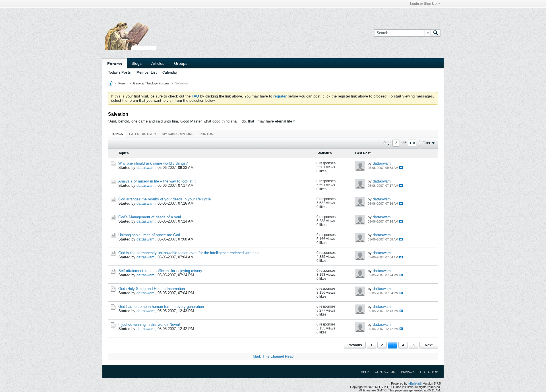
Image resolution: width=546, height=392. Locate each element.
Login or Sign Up (423, 4)
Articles (157, 63)
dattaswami (145, 167)
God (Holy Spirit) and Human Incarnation (151, 289)
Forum (122, 83)
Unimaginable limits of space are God (149, 235)
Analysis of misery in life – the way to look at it (157, 181)
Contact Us (385, 372)
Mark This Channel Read (273, 356)
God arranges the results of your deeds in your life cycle (164, 199)
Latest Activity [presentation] (142, 134)
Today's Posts (119, 72)
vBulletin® (415, 383)
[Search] (436, 33)
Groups (180, 63)
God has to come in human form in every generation (161, 306)
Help (365, 372)
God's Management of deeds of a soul (149, 217)
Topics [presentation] (117, 134)
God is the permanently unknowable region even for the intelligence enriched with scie (188, 253)
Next (429, 345)
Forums (114, 63)
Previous (355, 345)
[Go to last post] (401, 167)
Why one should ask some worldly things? (153, 163)
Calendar (169, 72)
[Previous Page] (410, 143)
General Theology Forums (151, 83)
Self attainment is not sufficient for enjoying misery (160, 271)
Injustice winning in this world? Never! (149, 324)
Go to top (429, 372)
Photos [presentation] (206, 134)
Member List (146, 72)
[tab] (117, 134)
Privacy (407, 372)
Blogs (137, 63)
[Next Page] (414, 143)
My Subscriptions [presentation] (177, 134)
